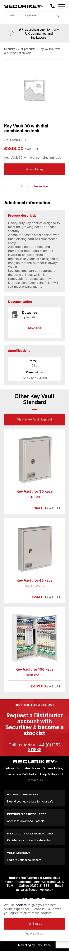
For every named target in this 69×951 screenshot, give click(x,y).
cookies (21, 905)
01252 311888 (40, 885)
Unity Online (43, 945)
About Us (13, 768)
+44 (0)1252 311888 (44, 747)
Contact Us (34, 780)
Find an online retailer (34, 186)
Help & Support (51, 774)
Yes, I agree (34, 923)
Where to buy (34, 169)
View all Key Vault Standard (34, 419)
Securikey (23, 6)
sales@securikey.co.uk (37, 889)
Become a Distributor (21, 774)
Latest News (31, 768)
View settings (34, 933)
